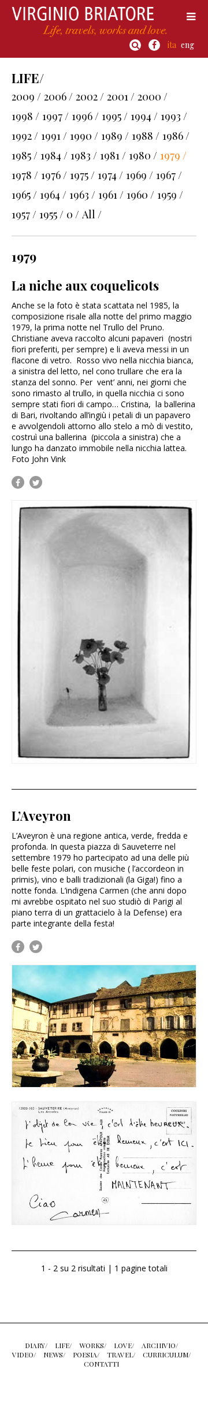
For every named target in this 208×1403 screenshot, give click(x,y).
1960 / (140, 195)
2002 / (90, 96)
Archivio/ (160, 1345)
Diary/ (36, 1345)
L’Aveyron (41, 815)
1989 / (115, 136)
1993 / (174, 116)
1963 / (82, 195)
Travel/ (121, 1354)
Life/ (63, 1345)
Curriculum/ (167, 1354)
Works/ (92, 1345)
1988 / (145, 136)
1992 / (25, 136)
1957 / (24, 214)
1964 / (53, 195)
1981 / (113, 155)
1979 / (173, 155)
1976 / (54, 175)
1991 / (54, 136)
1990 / (84, 136)
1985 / (25, 155)
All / (92, 214)
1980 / (143, 155)
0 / (72, 214)
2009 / (26, 96)
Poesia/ (86, 1354)
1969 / (139, 175)
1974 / (110, 175)
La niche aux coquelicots (85, 285)
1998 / (25, 116)
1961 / (111, 195)
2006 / (58, 96)
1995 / (115, 116)
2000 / (153, 96)
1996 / (85, 116)
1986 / (176, 136)
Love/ (124, 1345)
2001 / (121, 96)
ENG (187, 44)
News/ (54, 1354)
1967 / (169, 175)
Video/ (24, 1354)
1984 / (54, 155)
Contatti (101, 1363)
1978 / (25, 175)
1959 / (170, 195)
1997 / (55, 116)
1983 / (83, 155)
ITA (172, 44)
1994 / (144, 116)
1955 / (51, 214)
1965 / (24, 195)
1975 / (82, 175)
